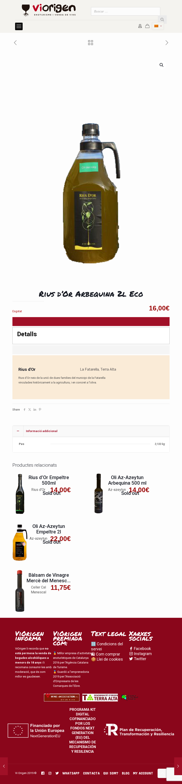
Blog (125, 773)
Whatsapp (70, 773)
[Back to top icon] (162, 773)
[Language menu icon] (158, 26)
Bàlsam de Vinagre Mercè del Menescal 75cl (48, 580)
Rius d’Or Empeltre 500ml (48, 480)
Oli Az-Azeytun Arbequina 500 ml (127, 480)
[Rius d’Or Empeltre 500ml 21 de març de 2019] (4, 766)
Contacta (91, 773)
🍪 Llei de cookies (107, 659)
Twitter (139, 658)
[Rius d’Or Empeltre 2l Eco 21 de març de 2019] (178, 766)
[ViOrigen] (49, 10)
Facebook (142, 648)
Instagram (142, 653)
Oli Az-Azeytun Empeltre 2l (48, 529)
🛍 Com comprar (105, 654)
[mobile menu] (19, 26)
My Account (143, 773)
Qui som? (110, 773)
